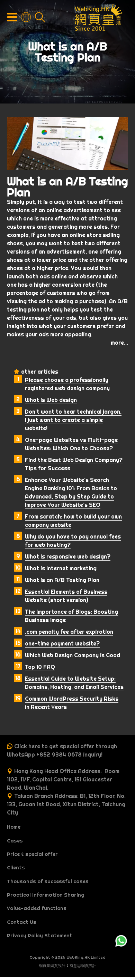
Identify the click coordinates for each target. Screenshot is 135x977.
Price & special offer (32, 854)
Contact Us (21, 922)
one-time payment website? (62, 643)
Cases (15, 841)
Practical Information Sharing (45, 895)
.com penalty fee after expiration (69, 631)
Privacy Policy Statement (39, 935)
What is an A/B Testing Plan (62, 579)
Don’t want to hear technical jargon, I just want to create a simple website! (73, 420)
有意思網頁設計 (83, 965)
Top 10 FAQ (40, 666)
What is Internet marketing (61, 568)
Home (13, 827)
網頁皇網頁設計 (52, 965)
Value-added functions (36, 908)
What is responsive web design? (67, 556)
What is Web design (51, 399)
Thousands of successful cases (48, 881)
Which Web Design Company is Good (72, 655)
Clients (16, 868)
